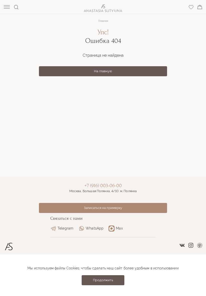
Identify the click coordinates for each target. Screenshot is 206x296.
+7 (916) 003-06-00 (103, 185)
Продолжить (103, 280)
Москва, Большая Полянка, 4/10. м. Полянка (103, 191)
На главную (103, 71)
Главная (103, 21)
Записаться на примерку (103, 208)
